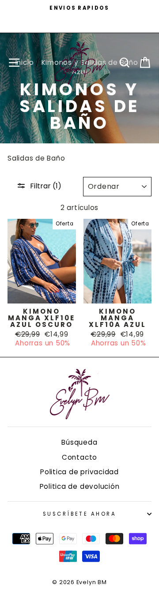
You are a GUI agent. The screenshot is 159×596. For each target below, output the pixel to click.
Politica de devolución (80, 486)
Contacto (79, 457)
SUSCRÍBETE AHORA (79, 513)
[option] (79, 7)
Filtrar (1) (45, 186)
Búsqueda (79, 442)
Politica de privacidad (79, 471)
